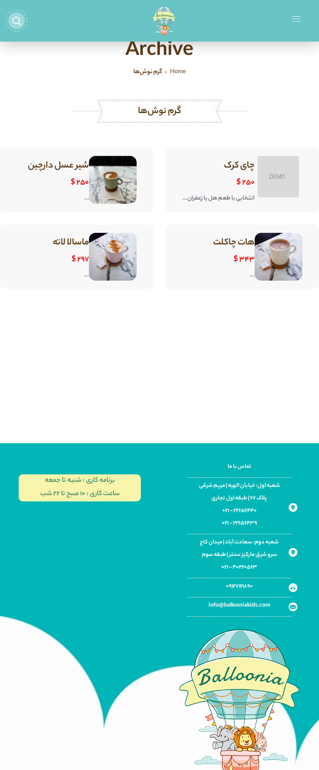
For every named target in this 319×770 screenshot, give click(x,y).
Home (178, 72)
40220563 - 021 (239, 567)
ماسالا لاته (71, 242)
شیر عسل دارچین (58, 165)
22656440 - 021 (239, 511)
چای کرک (239, 165)
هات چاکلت (234, 242)
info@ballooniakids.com (239, 605)
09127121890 (239, 586)
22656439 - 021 (239, 523)
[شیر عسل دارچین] (113, 180)
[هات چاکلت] (278, 257)
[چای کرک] (278, 176)
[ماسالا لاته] (113, 257)
